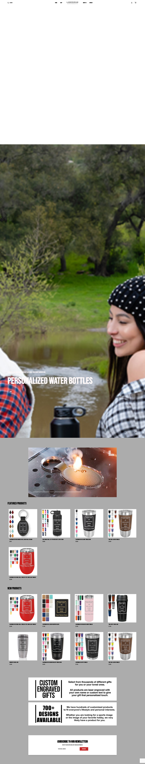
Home (56, 2)
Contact (91, 2)
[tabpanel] (72, 382)
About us (84, 2)
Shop (11, 391)
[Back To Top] (141, 760)
